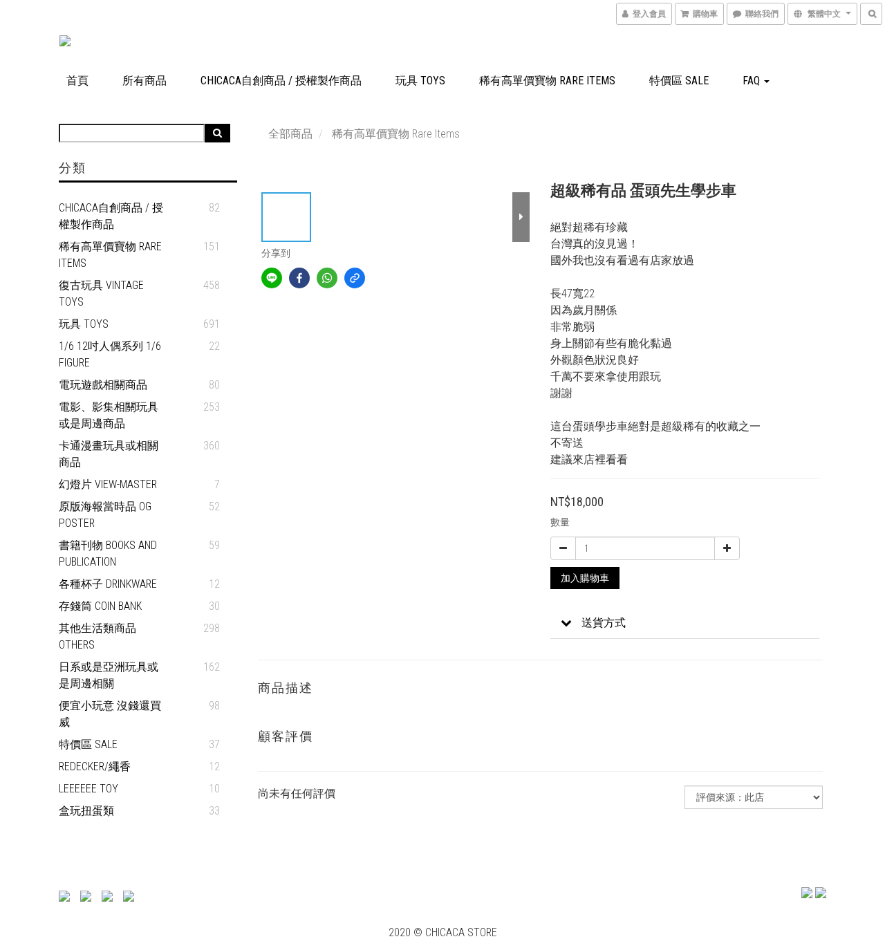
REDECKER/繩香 (95, 766)
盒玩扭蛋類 (86, 810)
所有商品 (144, 80)
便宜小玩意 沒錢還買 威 (110, 714)
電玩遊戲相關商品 (103, 384)
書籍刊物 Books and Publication (108, 553)
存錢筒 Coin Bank (100, 606)
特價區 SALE (679, 80)
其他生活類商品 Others (97, 636)
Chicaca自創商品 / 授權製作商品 (281, 80)
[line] (271, 278)
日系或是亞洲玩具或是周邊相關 (108, 675)
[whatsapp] (327, 278)
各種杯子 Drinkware (108, 584)
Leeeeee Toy (88, 788)
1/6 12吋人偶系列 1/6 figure (110, 354)
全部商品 (290, 133)
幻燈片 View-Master (108, 484)
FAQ (753, 80)
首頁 (77, 80)
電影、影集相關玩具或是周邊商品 (108, 415)
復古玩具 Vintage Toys (101, 293)
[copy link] (354, 278)
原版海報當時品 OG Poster (105, 515)
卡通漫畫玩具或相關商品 (108, 454)
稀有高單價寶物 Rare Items (547, 80)
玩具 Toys (420, 80)
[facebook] (299, 278)
